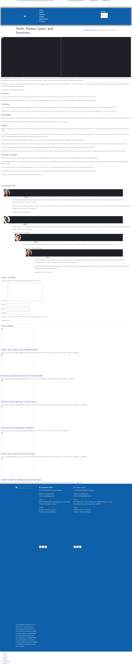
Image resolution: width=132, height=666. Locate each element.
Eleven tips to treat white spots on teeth (18, 454)
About (41, 12)
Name (3, 304)
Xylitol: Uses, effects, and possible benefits (19, 350)
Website (3, 313)
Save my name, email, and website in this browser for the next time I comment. (25, 316)
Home (41, 10)
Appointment (43, 19)
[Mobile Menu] (102, 21)
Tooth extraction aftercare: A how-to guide (19, 402)
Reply (26, 197)
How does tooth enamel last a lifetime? (17, 428)
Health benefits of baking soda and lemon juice (21, 480)
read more (75, 352)
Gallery (41, 17)
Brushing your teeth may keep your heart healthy (22, 376)
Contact (42, 21)
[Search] (109, 15)
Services (42, 14)
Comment (4, 300)
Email (3, 308)
